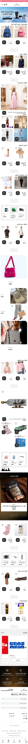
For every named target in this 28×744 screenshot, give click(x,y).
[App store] (15, 694)
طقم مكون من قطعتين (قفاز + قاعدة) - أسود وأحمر (10, 541)
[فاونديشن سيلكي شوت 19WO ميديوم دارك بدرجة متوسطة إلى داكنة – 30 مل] (21, 153)
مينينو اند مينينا (24, 41)
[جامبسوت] (7, 135)
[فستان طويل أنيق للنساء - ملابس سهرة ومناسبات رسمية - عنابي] (7, 61)
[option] (14, 15)
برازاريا (13, 655)
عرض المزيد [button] (25, 722)
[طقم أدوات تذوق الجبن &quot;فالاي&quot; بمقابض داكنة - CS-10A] (14, 557)
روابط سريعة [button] (23, 698)
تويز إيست (4, 460)
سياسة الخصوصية (5, 730)
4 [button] (11, 21)
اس (3, 214)
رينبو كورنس (13, 460)
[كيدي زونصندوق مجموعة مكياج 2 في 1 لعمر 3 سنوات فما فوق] (7, 428)
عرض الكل (2, 253)
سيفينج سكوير (5, 560)
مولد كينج (24, 417)
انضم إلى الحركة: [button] (23, 703)
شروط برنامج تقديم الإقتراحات (14, 735)
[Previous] (15, 50)
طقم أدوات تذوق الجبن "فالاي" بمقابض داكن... (13, 562)
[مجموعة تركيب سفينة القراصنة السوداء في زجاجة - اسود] (14, 403)
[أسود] (12, 127)
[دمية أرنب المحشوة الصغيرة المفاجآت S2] (14, 456)
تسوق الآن (18, 660)
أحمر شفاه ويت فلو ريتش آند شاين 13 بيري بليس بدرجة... (9, 164)
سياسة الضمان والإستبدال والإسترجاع (14, 733)
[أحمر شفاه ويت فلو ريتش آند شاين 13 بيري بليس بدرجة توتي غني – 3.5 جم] (7, 153)
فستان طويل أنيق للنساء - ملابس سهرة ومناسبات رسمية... (9, 73)
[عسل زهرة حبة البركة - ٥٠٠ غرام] (7, 608)
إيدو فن (20, 460)
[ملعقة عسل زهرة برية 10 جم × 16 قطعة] (21, 608)
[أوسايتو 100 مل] (22, 210)
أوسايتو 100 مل (21, 214)
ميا (25, 161)
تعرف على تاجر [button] (23, 707)
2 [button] (14, 21)
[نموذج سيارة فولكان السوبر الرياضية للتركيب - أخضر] (20, 428)
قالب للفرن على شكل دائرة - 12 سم (5, 562)
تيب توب (11, 377)
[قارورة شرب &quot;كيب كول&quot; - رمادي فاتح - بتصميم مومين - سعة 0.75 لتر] (22, 557)
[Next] (12, 50)
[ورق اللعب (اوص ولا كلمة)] (20, 441)
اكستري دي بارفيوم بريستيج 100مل (13, 215)
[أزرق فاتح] (24, 127)
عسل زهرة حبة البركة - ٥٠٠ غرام (9, 619)
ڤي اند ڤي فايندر (10, 347)
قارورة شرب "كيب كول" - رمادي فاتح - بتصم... (22, 562)
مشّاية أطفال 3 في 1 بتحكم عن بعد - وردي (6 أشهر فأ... (5, 462)
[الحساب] (4, 5)
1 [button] (15, 21)
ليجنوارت (12, 560)
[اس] (6, 210)
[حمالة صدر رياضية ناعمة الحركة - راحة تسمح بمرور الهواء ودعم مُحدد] (7, 122)
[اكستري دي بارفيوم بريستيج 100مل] (14, 210)
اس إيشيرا (4, 213)
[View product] (18, 42)
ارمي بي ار (24, 241)
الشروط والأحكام (13, 730)
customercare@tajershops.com (7, 690)
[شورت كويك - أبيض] (7, 182)
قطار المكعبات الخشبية (21, 462)
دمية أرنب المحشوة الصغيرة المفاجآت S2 (13, 462)
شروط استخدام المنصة (21, 730)
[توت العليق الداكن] (9, 127)
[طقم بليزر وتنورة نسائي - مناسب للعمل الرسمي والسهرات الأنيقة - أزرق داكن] (21, 61)
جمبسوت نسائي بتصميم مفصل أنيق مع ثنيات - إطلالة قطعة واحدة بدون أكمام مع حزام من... (17, 113)
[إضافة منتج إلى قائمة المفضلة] (16, 27)
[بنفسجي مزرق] (11, 127)
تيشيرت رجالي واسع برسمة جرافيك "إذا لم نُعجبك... (23, 194)
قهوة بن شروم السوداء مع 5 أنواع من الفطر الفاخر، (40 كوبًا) (14, 506)
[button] (2, 4)
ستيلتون (20, 560)
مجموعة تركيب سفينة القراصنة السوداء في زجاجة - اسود (17, 418)
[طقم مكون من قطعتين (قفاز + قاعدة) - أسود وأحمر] (7, 529)
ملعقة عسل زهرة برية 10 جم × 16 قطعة (23, 619)
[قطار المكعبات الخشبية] (22, 456)
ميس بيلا (2, 294)
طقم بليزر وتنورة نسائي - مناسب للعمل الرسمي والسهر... (23, 73)
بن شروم (14, 504)
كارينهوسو (24, 377)
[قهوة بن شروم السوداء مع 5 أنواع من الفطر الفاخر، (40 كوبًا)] (14, 490)
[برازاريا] (18, 645)
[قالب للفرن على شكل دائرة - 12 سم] (6, 557)
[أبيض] (25, 127)
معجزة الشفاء (24, 616)
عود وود (12, 213)
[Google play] (23, 694)
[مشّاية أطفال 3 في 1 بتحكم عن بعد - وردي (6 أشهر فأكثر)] (6, 456)
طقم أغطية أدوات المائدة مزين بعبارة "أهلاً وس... (23, 541)
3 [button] (13, 21)
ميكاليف (20, 213)
